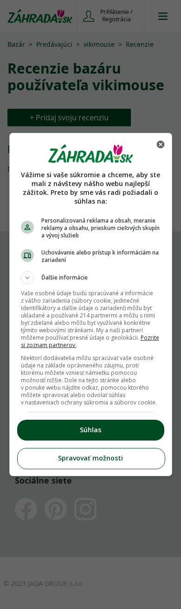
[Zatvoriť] (160, 144)
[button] (91, 277)
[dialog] (90, 304)
